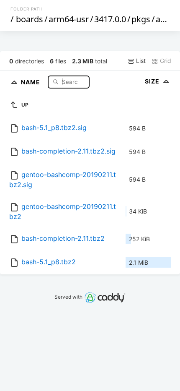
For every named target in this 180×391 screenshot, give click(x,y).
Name (31, 81)
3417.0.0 (110, 19)
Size (153, 81)
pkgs (140, 19)
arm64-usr (69, 19)
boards (29, 19)
